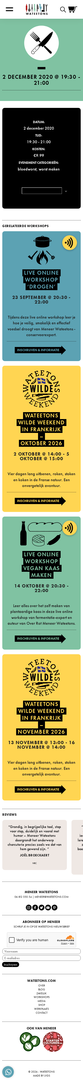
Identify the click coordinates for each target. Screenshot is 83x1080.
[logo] (36, 9)
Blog (41, 989)
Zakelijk (41, 993)
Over (41, 985)
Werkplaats (41, 1009)
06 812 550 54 (23, 897)
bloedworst (27, 169)
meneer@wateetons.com (51, 897)
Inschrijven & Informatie (38, 350)
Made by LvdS (41, 1075)
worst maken (49, 169)
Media (41, 1001)
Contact (41, 1013)
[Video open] (64, 9)
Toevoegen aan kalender (42, 190)
